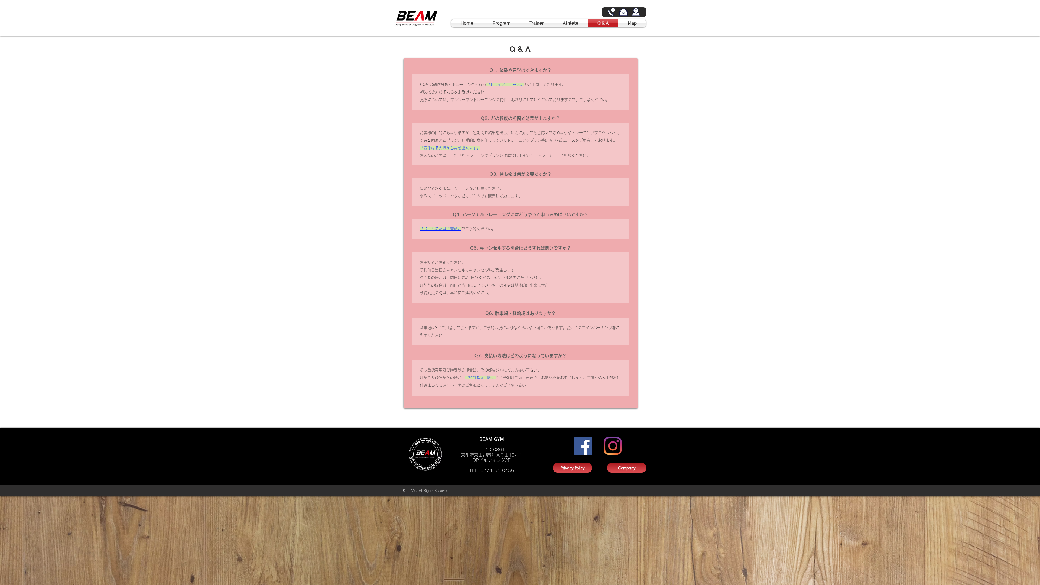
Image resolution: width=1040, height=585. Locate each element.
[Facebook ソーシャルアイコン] (583, 446)
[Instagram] (613, 446)
